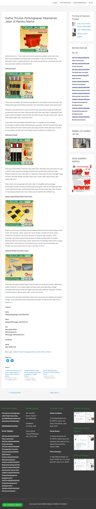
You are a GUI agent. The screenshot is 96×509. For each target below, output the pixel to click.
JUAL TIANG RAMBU (84, 30)
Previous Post (15, 393)
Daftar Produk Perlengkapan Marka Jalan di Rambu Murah (32, 352)
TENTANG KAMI (65, 3)
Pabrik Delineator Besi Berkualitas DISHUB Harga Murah (51, 372)
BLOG (91, 3)
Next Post (54, 393)
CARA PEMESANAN (79, 3)
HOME (55, 3)
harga (12, 300)
